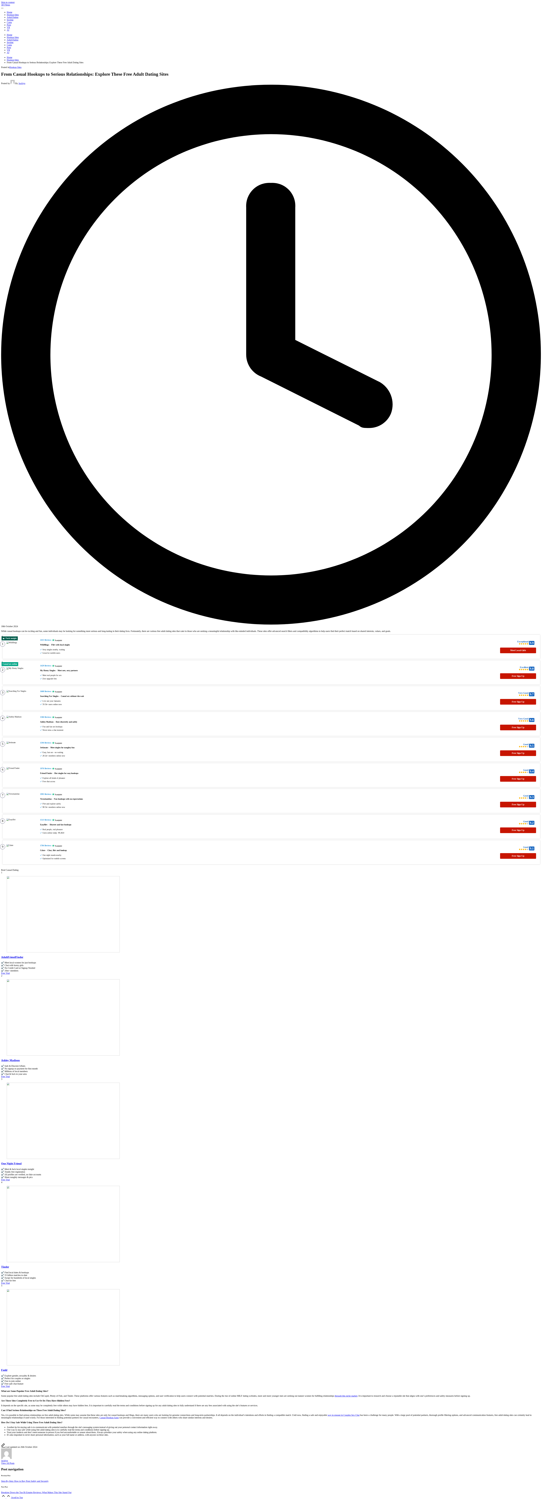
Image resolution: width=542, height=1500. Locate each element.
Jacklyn (4, 1460)
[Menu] (2, 8)
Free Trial (5, 973)
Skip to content (8, 2)
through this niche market (346, 1396)
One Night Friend (11, 1163)
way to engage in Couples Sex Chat (343, 1415)
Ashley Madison (10, 1060)
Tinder (5, 1266)
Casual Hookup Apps (109, 1417)
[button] (7, 1463)
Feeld (4, 1370)
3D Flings (5, 5)
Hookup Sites (15, 67)
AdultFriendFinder (12, 957)
